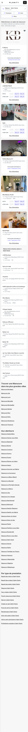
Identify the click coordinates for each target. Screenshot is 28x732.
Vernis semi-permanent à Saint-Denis (12, 619)
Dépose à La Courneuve (8, 473)
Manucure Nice (5, 413)
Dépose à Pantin (6, 524)
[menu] (2, 2)
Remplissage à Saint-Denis (9, 611)
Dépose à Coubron (6, 449)
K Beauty (5, 47)
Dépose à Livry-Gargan (8, 496)
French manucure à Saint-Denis (10, 596)
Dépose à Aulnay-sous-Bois (9, 438)
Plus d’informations (14, 62)
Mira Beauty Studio (8, 194)
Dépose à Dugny (6, 457)
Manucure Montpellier (7, 405)
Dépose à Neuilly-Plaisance (9, 508)
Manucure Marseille (7, 401)
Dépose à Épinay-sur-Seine (9, 461)
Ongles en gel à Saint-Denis (9, 604)
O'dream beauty (7, 309)
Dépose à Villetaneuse (7, 567)
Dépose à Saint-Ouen (7, 540)
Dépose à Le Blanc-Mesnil (9, 477)
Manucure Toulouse (7, 424)
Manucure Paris (5, 417)
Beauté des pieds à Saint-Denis (10, 584)
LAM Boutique (7, 255)
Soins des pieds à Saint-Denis (10, 615)
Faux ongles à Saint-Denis (9, 592)
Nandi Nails (5, 230)
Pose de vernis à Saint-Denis (9, 608)
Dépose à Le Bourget (7, 481)
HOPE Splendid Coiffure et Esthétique (14, 286)
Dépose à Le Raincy (7, 489)
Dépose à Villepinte (7, 563)
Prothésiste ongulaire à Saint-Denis (11, 623)
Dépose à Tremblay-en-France (10, 551)
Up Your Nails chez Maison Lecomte (13, 353)
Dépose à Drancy (6, 453)
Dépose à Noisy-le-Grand (8, 516)
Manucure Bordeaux (7, 389)
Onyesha (5, 276)
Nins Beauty (6, 298)
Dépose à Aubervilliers (8, 434)
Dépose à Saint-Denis (7, 588)
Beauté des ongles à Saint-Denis (11, 580)
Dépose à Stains (6, 547)
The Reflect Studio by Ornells (11, 363)
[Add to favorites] (24, 31)
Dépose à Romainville (7, 532)
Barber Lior (6, 332)
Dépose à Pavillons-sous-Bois (10, 528)
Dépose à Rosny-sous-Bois (9, 536)
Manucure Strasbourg (7, 421)
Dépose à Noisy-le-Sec (8, 520)
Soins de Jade (7, 266)
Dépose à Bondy (6, 445)
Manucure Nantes (6, 409)
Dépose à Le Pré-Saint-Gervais (10, 485)
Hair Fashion (6, 373)
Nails (3, 123)
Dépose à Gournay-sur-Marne (10, 469)
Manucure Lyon (5, 397)
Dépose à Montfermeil (7, 500)
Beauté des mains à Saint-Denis (10, 576)
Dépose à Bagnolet (6, 442)
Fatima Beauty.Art (7, 159)
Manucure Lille (5, 393)
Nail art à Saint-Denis (7, 600)
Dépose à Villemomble (7, 559)
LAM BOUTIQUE (7, 86)
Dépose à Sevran (6, 543)
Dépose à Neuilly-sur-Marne (9, 512)
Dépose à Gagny (6, 465)
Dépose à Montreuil (7, 504)
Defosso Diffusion (8, 322)
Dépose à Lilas (5, 492)
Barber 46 (5, 342)
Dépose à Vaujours (6, 555)
